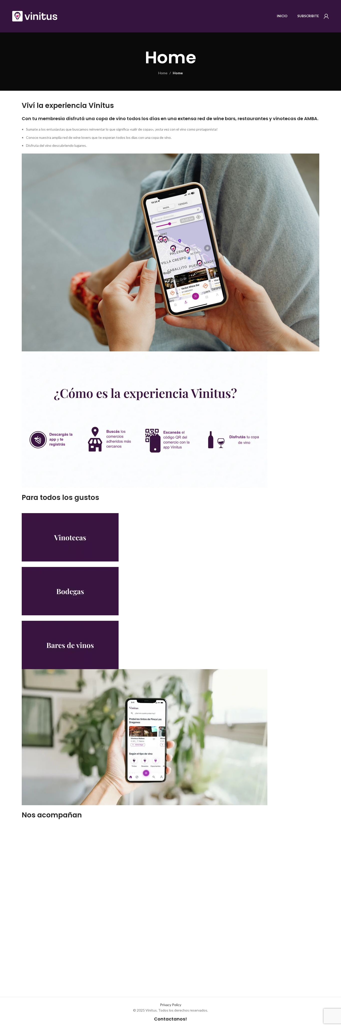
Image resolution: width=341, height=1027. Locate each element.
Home (163, 73)
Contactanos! (170, 1019)
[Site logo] (34, 16)
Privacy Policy (170, 1005)
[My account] (326, 16)
